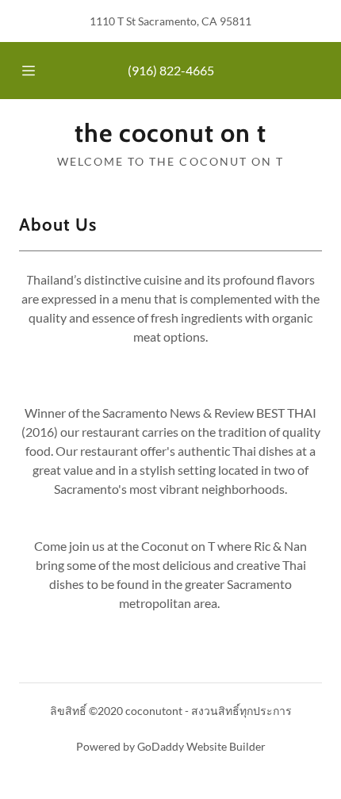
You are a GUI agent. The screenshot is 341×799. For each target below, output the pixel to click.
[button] (32, 70)
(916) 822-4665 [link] (171, 70)
